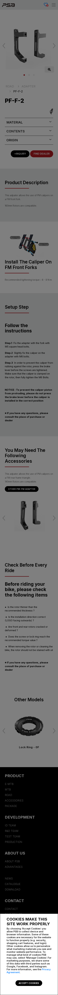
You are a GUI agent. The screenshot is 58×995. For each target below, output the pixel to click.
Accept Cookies (29, 983)
